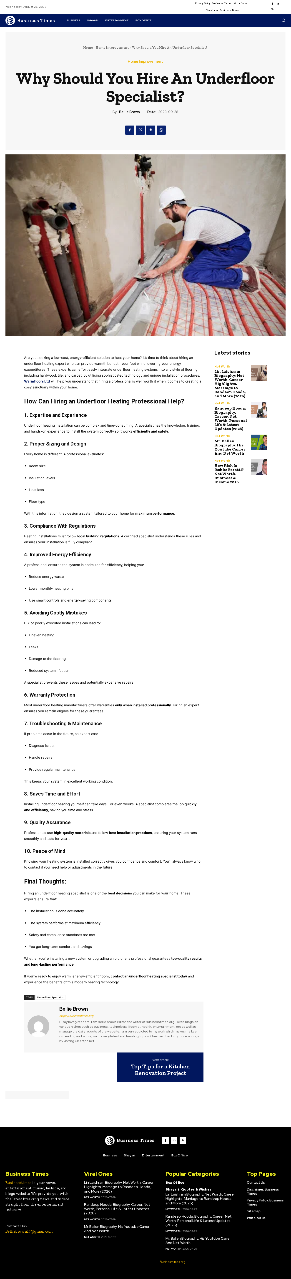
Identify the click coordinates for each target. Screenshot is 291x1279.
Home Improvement (112, 47)
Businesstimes (18, 1182)
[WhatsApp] (161, 130)
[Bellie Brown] (41, 1026)
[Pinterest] (150, 130)
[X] (140, 130)
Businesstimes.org (172, 1262)
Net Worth (222, 366)
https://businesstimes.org (76, 1016)
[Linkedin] (278, 4)
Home (88, 47)
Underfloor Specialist (50, 997)
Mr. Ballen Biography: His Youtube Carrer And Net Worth (230, 447)
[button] (283, 20)
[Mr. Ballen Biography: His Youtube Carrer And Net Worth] (259, 442)
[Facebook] (272, 4)
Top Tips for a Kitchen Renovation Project (160, 1069)
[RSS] (272, 9)
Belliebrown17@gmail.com (29, 1231)
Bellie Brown (129, 112)
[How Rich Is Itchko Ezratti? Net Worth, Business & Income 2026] (259, 467)
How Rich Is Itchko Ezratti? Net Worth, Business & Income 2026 (229, 473)
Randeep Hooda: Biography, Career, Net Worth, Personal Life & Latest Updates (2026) (230, 418)
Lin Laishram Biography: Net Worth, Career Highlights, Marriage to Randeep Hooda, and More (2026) (230, 383)
